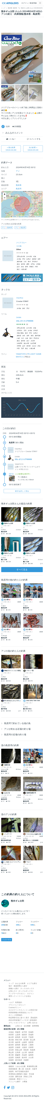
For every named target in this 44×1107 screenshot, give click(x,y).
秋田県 (11, 1035)
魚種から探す (14, 988)
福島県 (24, 1035)
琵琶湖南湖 (13, 1069)
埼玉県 (24, 1037)
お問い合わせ (32, 1023)
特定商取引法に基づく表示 (19, 1018)
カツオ (29, 346)
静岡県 (17, 1045)
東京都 (11, 1040)
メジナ (33, 341)
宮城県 (30, 1032)
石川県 (11, 1042)
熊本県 (18, 185)
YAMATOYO (21, 354)
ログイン (30, 993)
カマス (23, 264)
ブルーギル (20, 333)
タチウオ (19, 261)
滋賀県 (11, 1047)
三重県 (30, 1045)
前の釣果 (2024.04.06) (11, 148)
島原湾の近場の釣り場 (15, 734)
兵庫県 (30, 1047)
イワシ (33, 264)
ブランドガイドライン (17, 1023)
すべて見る (22, 569)
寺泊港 (31, 1074)
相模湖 (11, 1066)
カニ (18, 269)
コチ (39, 259)
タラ (26, 266)
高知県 (24, 1055)
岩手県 (24, 1032)
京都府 (17, 1047)
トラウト (19, 330)
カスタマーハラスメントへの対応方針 (23, 1010)
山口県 (24, 1052)
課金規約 (34, 1018)
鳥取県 (26, 1050)
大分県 (30, 1057)
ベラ (36, 266)
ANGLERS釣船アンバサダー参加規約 (23, 1020)
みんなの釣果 (20, 983)
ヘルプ (11, 1002)
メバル (19, 259)
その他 (18, 246)
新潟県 (26, 1040)
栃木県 (11, 1037)
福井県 (17, 1042)
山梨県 (24, 1042)
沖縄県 (26, 1060)
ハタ (26, 338)
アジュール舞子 (15, 1082)
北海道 (11, 1032)
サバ (29, 261)
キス (32, 335)
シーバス (29, 256)
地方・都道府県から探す (18, 986)
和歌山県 (18, 1050)
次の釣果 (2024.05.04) (33, 148)
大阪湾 (34, 1069)
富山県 (32, 1040)
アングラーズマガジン (17, 993)
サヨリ (31, 266)
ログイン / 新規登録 (29, 3)
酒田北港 (18, 1076)
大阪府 (24, 1047)
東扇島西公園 (32, 1066)
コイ (23, 335)
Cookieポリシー (15, 1007)
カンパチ (26, 343)
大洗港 (11, 1076)
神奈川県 (18, 1040)
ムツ (18, 266)
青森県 (17, 1032)
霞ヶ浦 (21, 1069)
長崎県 (17, 1057)
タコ (18, 264)
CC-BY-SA (39, 216)
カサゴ (34, 259)
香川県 (11, 1055)
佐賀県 (11, 1057)
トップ (11, 983)
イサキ (38, 264)
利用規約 (18, 1002)
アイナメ (35, 261)
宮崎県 (11, 1060)
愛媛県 (17, 1055)
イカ (34, 256)
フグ (22, 348)
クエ (22, 266)
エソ (28, 341)
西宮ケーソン (22, 1079)
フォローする (6, 939)
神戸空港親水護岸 (22, 1071)
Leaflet (14, 216)
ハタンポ (23, 269)
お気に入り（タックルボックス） (21, 991)
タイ (23, 308)
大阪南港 (12, 1079)
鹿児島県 (18, 1060)
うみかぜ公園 (20, 1066)
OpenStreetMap (23, 216)
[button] (4, 194)
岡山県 (11, 1052)
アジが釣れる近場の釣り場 (17, 729)
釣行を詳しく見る (22, 491)
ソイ (25, 261)
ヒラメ (29, 259)
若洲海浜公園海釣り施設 (18, 1074)
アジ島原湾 (20, 227)
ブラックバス (21, 256)
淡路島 (11, 1071)
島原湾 (18, 188)
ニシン (34, 346)
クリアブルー (21, 243)
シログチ (19, 343)
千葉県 (30, 1037)
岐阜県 (11, 1045)
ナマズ (35, 330)
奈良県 (11, 1050)
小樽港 (24, 1082)
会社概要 (27, 1026)
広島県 (17, 1052)
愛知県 (24, 1045)
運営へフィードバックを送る (20, 996)
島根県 (32, 1050)
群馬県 (17, 1037)
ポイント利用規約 (15, 1015)
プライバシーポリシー (17, 1005)
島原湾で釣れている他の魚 (17, 723)
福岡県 (30, 1055)
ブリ (25, 330)
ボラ (28, 264)
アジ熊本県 (7, 227)
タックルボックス (27, 988)
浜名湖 (27, 1069)
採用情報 (35, 1026)
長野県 (30, 1042)
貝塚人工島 (27, 1076)
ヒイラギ (33, 343)
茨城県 (30, 1035)
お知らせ (18, 1026)
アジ (18, 171)
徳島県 (30, 1052)
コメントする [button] (34, 139)
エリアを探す (32, 983)
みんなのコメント (14, 132)
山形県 (17, 1035)
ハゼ (18, 338)
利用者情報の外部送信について (21, 1012)
